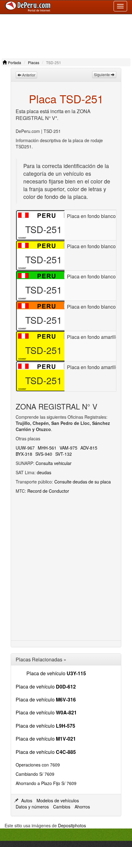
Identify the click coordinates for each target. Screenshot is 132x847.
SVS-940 (43, 454)
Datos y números (32, 807)
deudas (44, 472)
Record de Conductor (48, 491)
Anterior (28, 74)
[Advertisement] (66, 34)
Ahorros (82, 807)
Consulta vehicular (54, 463)
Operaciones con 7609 (38, 765)
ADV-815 (88, 448)
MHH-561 (47, 448)
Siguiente (102, 74)
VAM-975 (68, 448)
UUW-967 (25, 448)
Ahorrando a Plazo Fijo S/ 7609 (46, 783)
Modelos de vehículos (58, 800)
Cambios (61, 807)
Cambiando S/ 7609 (35, 774)
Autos (26, 800)
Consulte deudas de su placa (82, 482)
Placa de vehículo (56, 673)
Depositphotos (72, 825)
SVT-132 (63, 454)
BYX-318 (24, 454)
